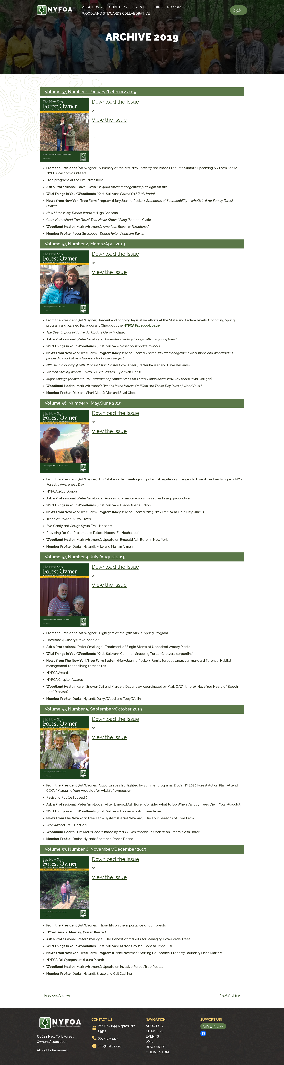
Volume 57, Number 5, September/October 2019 (93, 709)
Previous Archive (55, 995)
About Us (90, 7)
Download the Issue (115, 102)
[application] (101, 7)
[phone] (94, 1038)
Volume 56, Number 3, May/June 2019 (83, 403)
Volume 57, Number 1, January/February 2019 (90, 91)
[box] (94, 1028)
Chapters (118, 7)
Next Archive (232, 995)
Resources (177, 7)
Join (157, 7)
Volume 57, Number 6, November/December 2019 (95, 849)
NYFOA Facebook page (142, 325)
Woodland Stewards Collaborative (116, 13)
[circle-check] (94, 1046)
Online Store (158, 1052)
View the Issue (109, 120)
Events (139, 7)
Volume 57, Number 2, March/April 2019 (85, 243)
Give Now (213, 1026)
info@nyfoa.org (109, 1046)
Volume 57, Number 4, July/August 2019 (85, 556)
